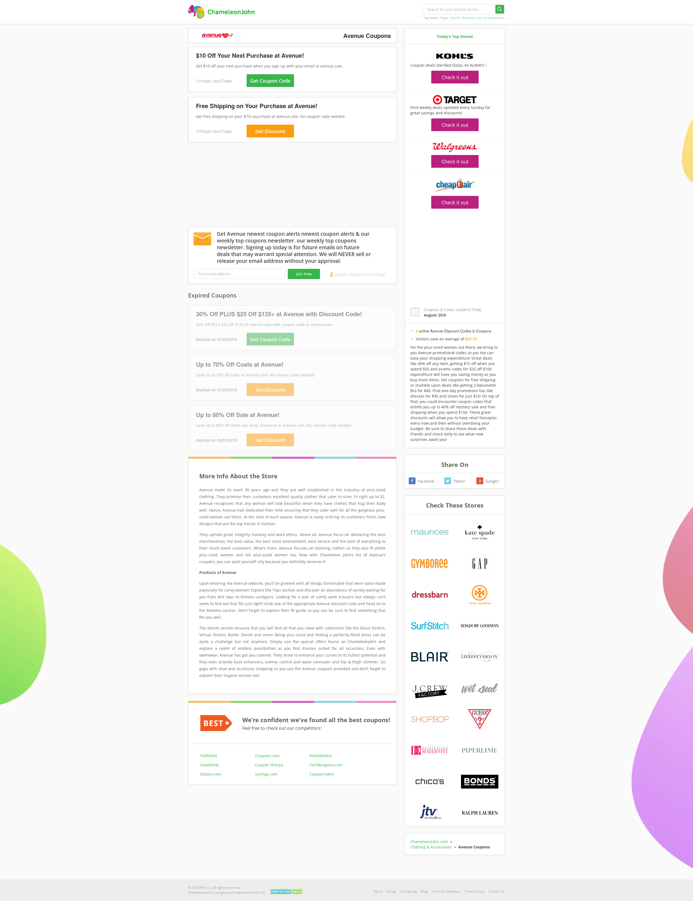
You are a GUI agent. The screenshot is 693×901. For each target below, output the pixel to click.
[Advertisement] (292, 186)
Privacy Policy (475, 891)
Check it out (455, 77)
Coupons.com (267, 755)
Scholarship (408, 891)
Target (444, 18)
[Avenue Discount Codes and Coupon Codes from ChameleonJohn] (221, 11)
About (378, 891)
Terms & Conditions (446, 891)
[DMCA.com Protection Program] (286, 891)
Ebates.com (210, 774)
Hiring (391, 891)
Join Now (304, 273)
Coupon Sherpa (269, 764)
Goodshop (209, 764)
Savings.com (266, 774)
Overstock (468, 18)
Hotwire (455, 18)
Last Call (481, 18)
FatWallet (208, 755)
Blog (424, 891)
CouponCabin (321, 774)
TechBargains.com (326, 764)
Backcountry (496, 18)
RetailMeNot (320, 755)
